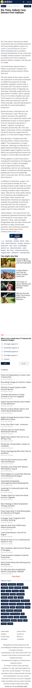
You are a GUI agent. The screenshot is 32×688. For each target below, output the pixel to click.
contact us (8, 686)
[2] (22, 670)
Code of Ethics (21, 631)
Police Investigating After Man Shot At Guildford (16, 452)
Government (12, 584)
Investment (5, 604)
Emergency (10, 610)
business (4, 597)
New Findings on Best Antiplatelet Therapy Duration (14, 505)
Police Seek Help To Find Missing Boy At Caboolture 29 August (15, 512)
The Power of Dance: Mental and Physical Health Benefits (23, 285)
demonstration (15, 248)
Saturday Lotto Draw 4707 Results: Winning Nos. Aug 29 (14, 468)
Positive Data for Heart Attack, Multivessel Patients (13, 431)
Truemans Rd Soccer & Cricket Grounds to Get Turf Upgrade (12, 395)
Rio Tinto (10, 250)
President (23, 617)
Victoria (9, 591)
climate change (6, 620)
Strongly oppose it (11, 355)
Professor (15, 591)
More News (16, 576)
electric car (5, 248)
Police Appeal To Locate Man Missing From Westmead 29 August (15, 475)
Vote (5, 363)
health (22, 591)
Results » (24, 363)
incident (10, 623)
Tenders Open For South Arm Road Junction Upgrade (14, 496)
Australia (9, 241)
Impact (20, 620)
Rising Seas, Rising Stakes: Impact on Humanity (15, 445)
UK (15, 597)
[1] (21, 670)
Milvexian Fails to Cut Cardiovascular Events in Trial (15, 541)
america (27, 243)
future (10, 617)
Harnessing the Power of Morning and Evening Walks (23, 261)
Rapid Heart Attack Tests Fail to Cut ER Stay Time (15, 438)
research (25, 587)
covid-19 (21, 597)
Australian (18, 587)
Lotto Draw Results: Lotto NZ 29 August (13, 533)
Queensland (20, 594)
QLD (23, 614)
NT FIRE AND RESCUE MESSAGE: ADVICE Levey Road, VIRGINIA (13, 570)
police (11, 587)
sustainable (22, 246)
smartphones (25, 253)
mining (20, 243)
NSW (3, 591)
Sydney (17, 617)
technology (20, 604)
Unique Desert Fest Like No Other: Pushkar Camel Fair (22, 273)
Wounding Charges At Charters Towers (16, 382)
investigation (5, 607)
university (20, 584)
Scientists (4, 617)
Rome (22, 241)
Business (3, 6)
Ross (15, 246)
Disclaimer (4, 639)
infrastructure (25, 600)
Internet (4, 623)
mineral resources (21, 250)
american (4, 246)
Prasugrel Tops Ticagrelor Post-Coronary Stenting (13, 519)
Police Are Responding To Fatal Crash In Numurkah (15, 376)
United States (20, 607)
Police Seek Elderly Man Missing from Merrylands (15, 563)
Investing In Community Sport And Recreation (14, 489)
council (11, 597)
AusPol (13, 607)
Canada (16, 241)
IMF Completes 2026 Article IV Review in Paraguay (15, 549)
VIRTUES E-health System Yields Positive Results (13, 388)
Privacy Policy (5, 637)
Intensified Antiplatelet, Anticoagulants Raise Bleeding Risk (14, 482)
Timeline (4, 370)
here (18, 232)
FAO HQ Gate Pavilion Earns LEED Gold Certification (14, 461)
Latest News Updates (5, 632)
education (12, 604)
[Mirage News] (6, 2)
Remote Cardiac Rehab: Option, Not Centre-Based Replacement (15, 410)
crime (3, 610)
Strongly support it (11, 344)
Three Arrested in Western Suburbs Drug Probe (15, 556)
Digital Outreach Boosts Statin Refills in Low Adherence (15, 403)
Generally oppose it (11, 351)
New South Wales (15, 600)
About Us (20, 637)
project (28, 607)
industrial (15, 253)
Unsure (6, 359)
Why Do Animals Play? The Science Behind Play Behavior (23, 296)
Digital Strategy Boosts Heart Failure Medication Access (15, 418)
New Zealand (5, 614)
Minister (13, 594)
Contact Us (20, 634)
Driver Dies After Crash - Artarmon (14, 424)
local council (5, 600)
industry (28, 604)
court (25, 620)
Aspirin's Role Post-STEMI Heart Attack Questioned (13, 526)
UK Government (15, 614)
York (10, 246)
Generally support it (11, 348)
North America (10, 243)
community (5, 587)
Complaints (20, 639)
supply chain (5, 253)
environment (5, 594)
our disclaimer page (21, 686)
